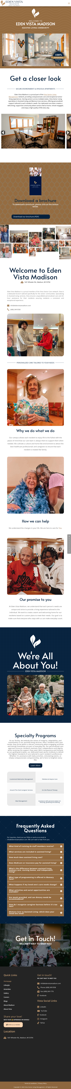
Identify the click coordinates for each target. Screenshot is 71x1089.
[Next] (68, 132)
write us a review (14, 1025)
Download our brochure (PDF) (26, 216)
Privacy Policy (42, 1083)
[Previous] (3, 132)
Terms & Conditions (31, 1083)
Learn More (35, 765)
